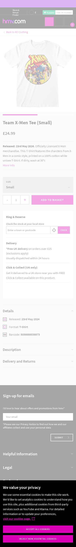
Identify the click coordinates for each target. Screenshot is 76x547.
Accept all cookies (38, 529)
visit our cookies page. (17, 519)
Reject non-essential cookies (38, 538)
